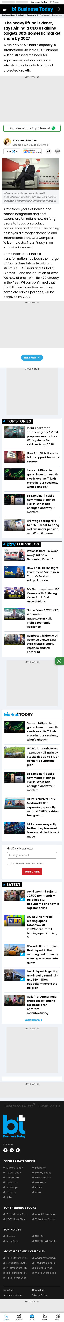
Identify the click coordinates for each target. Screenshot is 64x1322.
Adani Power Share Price (46, 1214)
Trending (11, 1182)
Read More (30, 357)
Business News (8, 15)
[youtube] (12, 1150)
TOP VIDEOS (28, 544)
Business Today (39, 2)
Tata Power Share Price (17, 1277)
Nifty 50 (39, 1236)
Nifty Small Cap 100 (46, 1241)
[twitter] (18, 1150)
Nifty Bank (12, 1241)
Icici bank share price (17, 1273)
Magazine (41, 1182)
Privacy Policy (39, 1295)
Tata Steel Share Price (46, 1219)
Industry (11, 1192)
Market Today (14, 1167)
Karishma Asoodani (25, 140)
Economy (40, 1167)
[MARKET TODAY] (18, 715)
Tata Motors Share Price (17, 1214)
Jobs (9, 1197)
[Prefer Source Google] (12, 151)
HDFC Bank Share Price (17, 1219)
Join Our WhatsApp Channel (29, 128)
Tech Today (13, 1172)
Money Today (43, 1172)
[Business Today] (32, 9)
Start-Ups (12, 1187)
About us (8, 1290)
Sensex (10, 1236)
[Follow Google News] (31, 151)
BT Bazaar (55, 2)
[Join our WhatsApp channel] (59, 664)
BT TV (38, 1187)
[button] (57, 1317)
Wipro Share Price (45, 1273)
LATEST (13, 884)
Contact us (38, 1290)
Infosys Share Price (17, 1268)
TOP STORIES (19, 421)
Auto (38, 1192)
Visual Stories (43, 1177)
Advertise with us (12, 1295)
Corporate (12, 1177)
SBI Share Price (43, 1268)
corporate (31, 15)
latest (21, 15)
